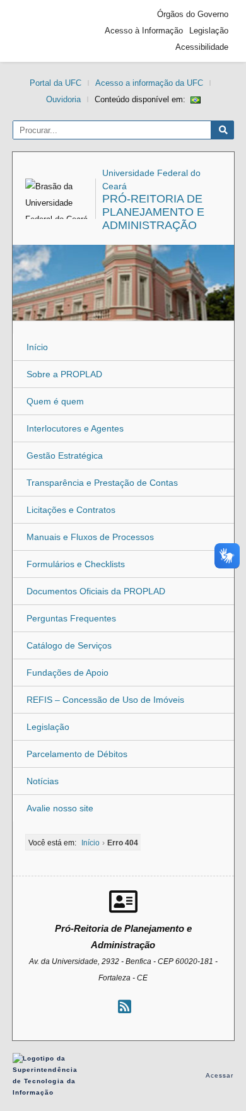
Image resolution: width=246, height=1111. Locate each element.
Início (37, 347)
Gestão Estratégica (64, 455)
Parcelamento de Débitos (76, 754)
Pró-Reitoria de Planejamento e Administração (153, 212)
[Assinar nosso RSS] (124, 1006)
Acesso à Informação (144, 30)
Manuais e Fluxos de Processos (90, 537)
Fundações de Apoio (67, 672)
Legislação (208, 30)
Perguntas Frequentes (71, 618)
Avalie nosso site (59, 808)
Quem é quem (55, 401)
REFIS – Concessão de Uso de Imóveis (105, 700)
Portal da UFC (55, 83)
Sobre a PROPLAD (64, 374)
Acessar (220, 1075)
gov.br (41, 31)
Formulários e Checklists (75, 564)
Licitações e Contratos (70, 510)
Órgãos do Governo (192, 14)
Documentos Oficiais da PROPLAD (95, 591)
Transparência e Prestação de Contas (102, 483)
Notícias (42, 781)
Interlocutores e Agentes (75, 428)
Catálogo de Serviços (69, 645)
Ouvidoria (63, 99)
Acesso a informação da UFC (149, 83)
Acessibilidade (201, 47)
